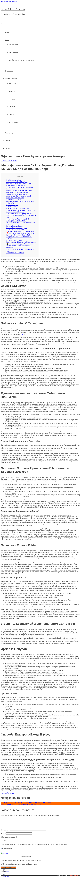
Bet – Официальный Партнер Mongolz (19, 213)
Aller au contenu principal (9, 1)
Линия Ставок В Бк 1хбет (15, 253)
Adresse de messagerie (8, 837)
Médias (7, 141)
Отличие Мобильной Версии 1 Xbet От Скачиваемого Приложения (19, 184)
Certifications (13, 122)
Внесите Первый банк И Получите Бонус (20, 231)
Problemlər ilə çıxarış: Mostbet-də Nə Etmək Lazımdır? (22, 804)
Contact (7, 148)
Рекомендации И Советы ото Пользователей (21, 242)
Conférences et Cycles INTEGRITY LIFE (22, 60)
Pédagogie (12, 99)
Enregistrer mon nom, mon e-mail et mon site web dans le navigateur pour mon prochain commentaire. (35, 844)
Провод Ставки (11, 206)
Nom (3, 833)
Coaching (12, 91)
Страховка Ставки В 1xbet (15, 198)
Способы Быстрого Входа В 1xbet (17, 208)
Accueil (7, 32)
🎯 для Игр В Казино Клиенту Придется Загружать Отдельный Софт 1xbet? (20, 234)
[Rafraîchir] (5, 853)
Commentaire (5, 830)
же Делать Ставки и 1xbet (15, 229)
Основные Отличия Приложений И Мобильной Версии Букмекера (18, 193)
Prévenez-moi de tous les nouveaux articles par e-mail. (20, 864)
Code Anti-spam (24, 857)
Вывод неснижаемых (13, 199)
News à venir (13, 45)
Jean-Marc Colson (13, 9)
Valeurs (11, 114)
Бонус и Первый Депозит (15, 226)
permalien (11, 793)
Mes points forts (14, 83)
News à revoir (13, 52)
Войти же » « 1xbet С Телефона (16, 182)
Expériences (9, 71)
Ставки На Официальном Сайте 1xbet (19, 191)
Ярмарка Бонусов (12, 205)
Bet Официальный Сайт (14, 180)
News (7, 40)
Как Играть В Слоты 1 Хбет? (16, 221)
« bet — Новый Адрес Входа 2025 (17, 219)
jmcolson (14, 161)
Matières (12, 107)
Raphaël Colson (75, 875)
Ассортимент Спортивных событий (18, 196)
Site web (3, 840)
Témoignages (9, 133)
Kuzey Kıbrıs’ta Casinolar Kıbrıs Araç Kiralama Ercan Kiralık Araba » (26, 802)
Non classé (4, 793)
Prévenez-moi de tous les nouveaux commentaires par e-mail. (22, 860)
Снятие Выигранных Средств (16, 228)
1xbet (22, 334)
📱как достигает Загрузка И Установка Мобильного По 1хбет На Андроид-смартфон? (19, 245)
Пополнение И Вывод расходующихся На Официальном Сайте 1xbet (20, 211)
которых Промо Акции (14, 240)
